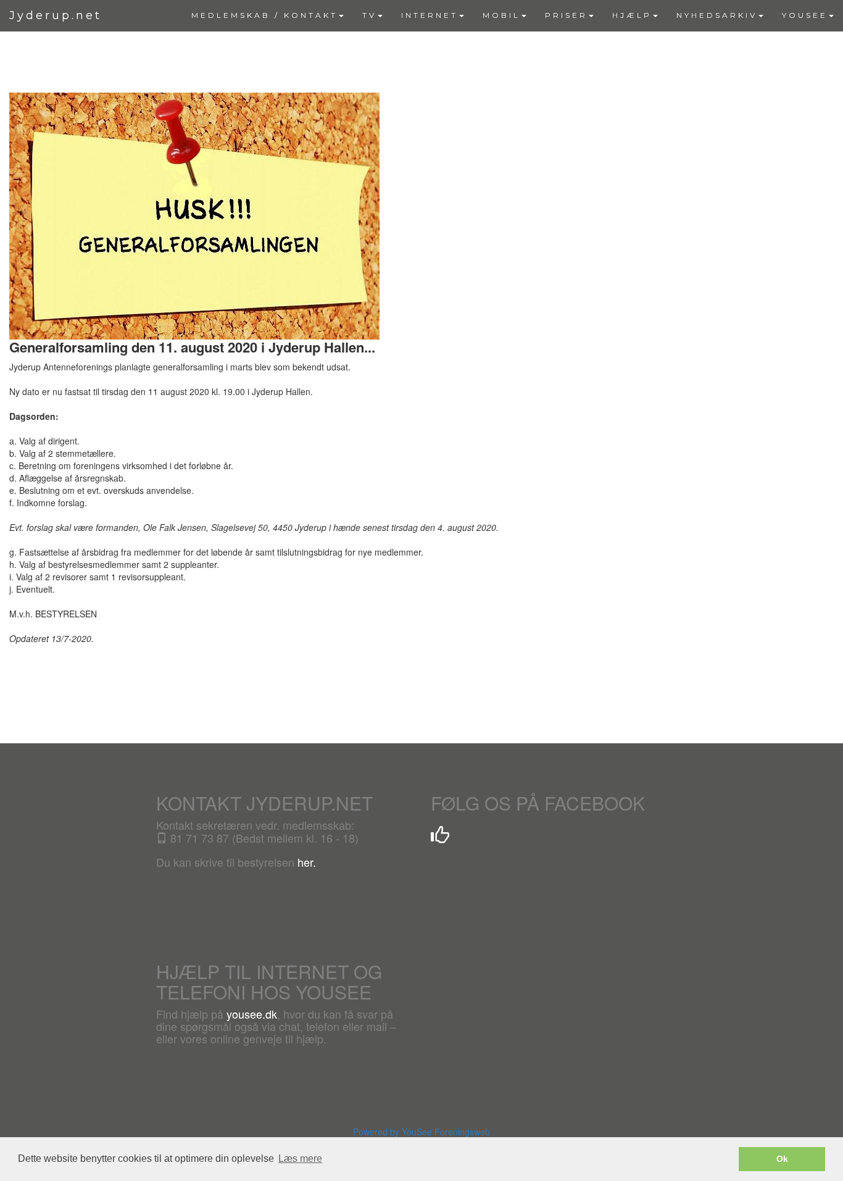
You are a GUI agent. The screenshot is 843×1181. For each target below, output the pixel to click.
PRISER (566, 15)
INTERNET (429, 15)
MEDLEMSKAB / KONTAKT (264, 15)
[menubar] (512, 15)
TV (369, 15)
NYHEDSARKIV (716, 15)
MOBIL (501, 15)
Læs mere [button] (300, 1158)
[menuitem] (267, 15)
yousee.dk (251, 1014)
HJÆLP (632, 15)
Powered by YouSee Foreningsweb (421, 1131)
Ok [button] (782, 1159)
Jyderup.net (55, 15)
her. (306, 862)
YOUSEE (805, 15)
